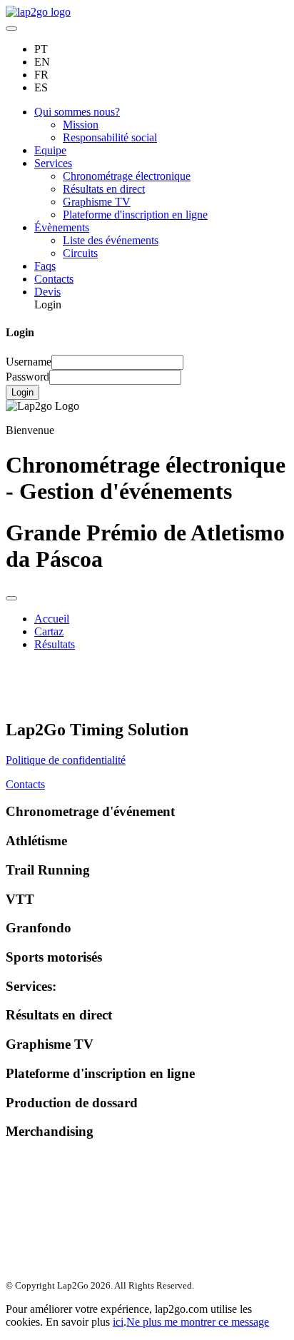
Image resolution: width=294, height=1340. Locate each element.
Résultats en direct (104, 189)
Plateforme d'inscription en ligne (135, 214)
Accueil (51, 619)
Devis (47, 292)
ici (118, 1322)
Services (53, 163)
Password (27, 377)
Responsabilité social (110, 137)
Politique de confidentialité (66, 760)
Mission (80, 125)
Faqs (45, 266)
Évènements (61, 227)
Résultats (54, 644)
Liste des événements (110, 240)
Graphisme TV (97, 202)
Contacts (54, 279)
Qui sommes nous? (77, 112)
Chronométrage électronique (127, 176)
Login (22, 392)
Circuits (80, 253)
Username (28, 362)
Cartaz (49, 631)
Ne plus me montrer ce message (197, 1322)
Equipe (50, 150)
